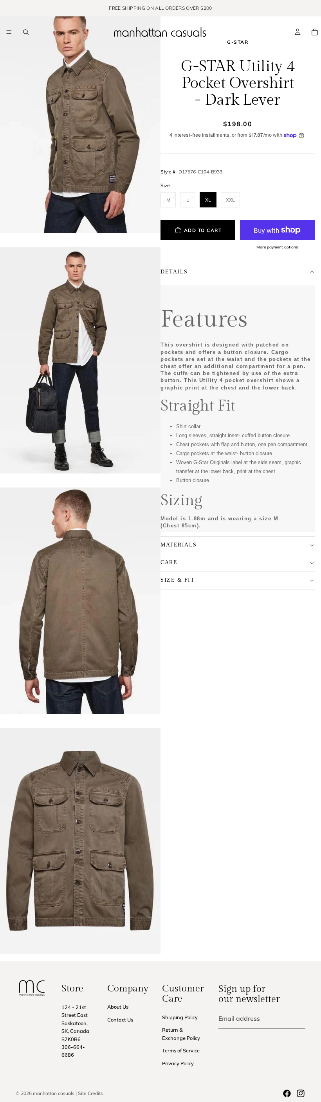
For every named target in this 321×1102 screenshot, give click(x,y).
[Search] (25, 32)
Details (174, 272)
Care (168, 562)
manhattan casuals (53, 1093)
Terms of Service (181, 1050)
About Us (117, 1007)
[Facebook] (287, 1093)
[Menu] (9, 32)
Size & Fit (177, 580)
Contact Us (120, 1019)
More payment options (277, 247)
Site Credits (90, 1093)
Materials (178, 545)
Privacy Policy (178, 1063)
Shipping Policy (180, 1017)
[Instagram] (300, 1093)
